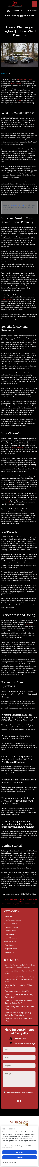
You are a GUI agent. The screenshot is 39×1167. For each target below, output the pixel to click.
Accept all (19, 1152)
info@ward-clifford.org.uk (25, 1043)
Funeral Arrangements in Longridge (17, 991)
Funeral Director (10, 941)
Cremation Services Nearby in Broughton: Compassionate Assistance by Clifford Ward (19, 979)
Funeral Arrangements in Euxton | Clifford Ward (19, 972)
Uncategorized (28, 894)
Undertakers (9, 916)
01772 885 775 (16, 10)
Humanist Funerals (11, 927)
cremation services (7, 299)
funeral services (30, 624)
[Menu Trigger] (34, 4)
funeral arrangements (18, 447)
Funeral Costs (9, 945)
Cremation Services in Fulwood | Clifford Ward (19, 1019)
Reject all (19, 1157)
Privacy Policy (28, 1092)
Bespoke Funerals (11, 948)
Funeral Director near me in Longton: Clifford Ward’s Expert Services (21, 900)
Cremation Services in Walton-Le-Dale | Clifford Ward (19, 995)
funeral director (6, 501)
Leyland (30, 79)
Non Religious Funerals (13, 920)
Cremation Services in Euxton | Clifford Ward (18, 986)
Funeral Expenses (11, 938)
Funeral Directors (15, 83)
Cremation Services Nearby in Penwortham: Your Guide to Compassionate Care (20, 966)
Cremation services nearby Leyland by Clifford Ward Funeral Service (18, 1013)
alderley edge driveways (17, 205)
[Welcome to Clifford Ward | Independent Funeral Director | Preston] (19, 5)
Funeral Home (9, 934)
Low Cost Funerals (11, 923)
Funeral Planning (21, 79)
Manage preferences (9, 1162)
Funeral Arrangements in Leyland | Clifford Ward (19, 1007)
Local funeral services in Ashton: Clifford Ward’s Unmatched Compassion (18, 904)
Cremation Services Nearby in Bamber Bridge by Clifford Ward (18, 1001)
